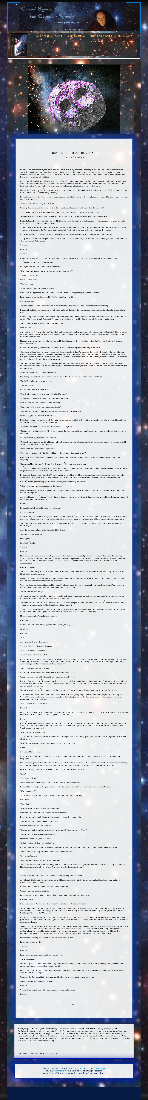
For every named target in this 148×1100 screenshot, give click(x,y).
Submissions (112, 42)
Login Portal (44, 36)
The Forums (128, 42)
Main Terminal (76, 36)
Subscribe (96, 42)
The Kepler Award (101, 36)
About (58, 36)
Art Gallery (125, 36)
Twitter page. (100, 1068)
